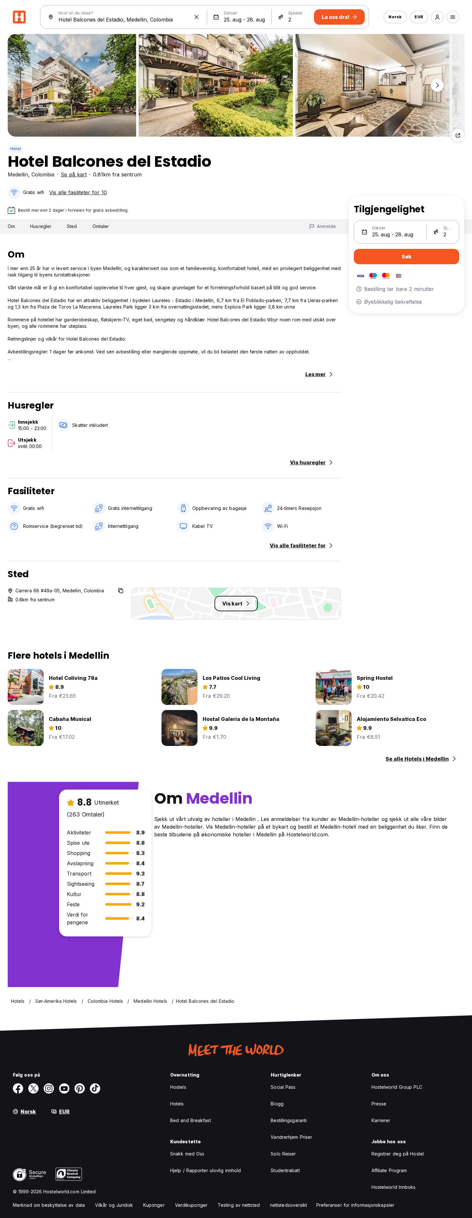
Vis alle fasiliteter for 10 (78, 192)
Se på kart (74, 174)
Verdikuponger (191, 1205)
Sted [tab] (72, 226)
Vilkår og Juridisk (114, 1205)
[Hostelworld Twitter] (33, 1088)
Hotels (177, 1103)
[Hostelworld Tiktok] (95, 1088)
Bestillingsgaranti (289, 1120)
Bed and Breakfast (190, 1120)
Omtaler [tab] (100, 226)
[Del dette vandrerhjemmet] (457, 135)
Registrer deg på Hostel (397, 1153)
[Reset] (196, 17)
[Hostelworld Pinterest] (79, 1088)
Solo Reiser (283, 1153)
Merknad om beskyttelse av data (49, 1205)
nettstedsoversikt (288, 1205)
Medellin (18, 174)
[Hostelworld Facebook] (18, 1088)
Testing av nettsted (239, 1205)
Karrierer (380, 1120)
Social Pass (283, 1087)
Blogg (277, 1103)
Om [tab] (11, 226)
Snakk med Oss (187, 1153)
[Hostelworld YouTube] (64, 1088)
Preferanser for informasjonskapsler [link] (355, 1205)
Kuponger (154, 1205)
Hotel (15, 148)
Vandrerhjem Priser (291, 1137)
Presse (379, 1103)
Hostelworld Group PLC (396, 1087)
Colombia (42, 174)
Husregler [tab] (40, 226)
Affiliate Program (389, 1170)
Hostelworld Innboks (393, 1187)
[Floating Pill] (437, 85)
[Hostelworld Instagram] (49, 1088)
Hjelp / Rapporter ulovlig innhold (205, 1170)
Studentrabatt (285, 1170)
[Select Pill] (437, 17)
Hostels (178, 1087)
